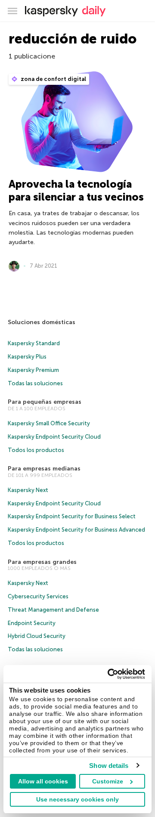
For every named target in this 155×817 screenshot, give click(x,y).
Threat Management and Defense (53, 610)
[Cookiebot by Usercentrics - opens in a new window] (109, 674)
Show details (108, 765)
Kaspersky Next (28, 490)
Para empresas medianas (44, 468)
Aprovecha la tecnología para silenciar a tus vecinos (76, 190)
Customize (107, 781)
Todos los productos (36, 450)
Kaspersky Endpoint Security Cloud (54, 436)
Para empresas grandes (42, 562)
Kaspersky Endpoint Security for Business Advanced (76, 529)
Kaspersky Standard (34, 343)
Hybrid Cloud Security (36, 636)
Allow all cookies (43, 781)
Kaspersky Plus (27, 356)
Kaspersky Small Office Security (49, 423)
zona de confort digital (52, 79)
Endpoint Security (32, 623)
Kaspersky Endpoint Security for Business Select (72, 516)
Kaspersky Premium (33, 370)
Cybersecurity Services (38, 596)
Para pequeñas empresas (44, 401)
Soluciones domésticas (41, 322)
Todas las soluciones (35, 383)
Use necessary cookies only (77, 799)
